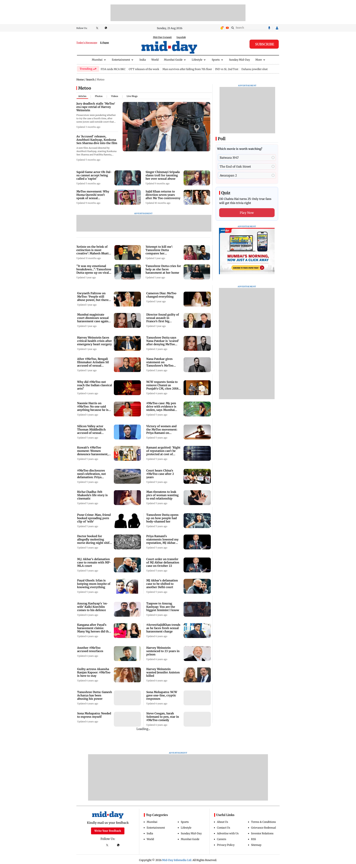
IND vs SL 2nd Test (226, 69)
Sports (216, 59)
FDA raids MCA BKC (113, 69)
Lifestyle (197, 59)
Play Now (247, 213)
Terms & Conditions (263, 822)
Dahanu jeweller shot (254, 69)
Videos (114, 96)
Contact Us (223, 827)
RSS (253, 839)
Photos (99, 96)
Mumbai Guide (173, 59)
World (155, 59)
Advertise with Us (228, 833)
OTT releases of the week (144, 69)
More (258, 59)
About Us (222, 822)
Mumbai (97, 59)
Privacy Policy (226, 845)
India (142, 59)
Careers (221, 839)
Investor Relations (262, 833)
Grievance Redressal (263, 827)
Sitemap (256, 845)
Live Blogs (132, 96)
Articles (82, 96)
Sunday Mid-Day (239, 59)
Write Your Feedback (107, 830)
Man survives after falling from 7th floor (187, 69)
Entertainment (121, 59)
